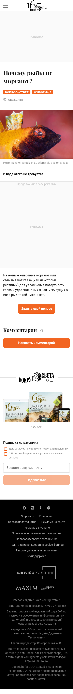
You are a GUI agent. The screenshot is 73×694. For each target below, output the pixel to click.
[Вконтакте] (32, 507)
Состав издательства (22, 522)
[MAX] (24, 507)
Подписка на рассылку (20, 442)
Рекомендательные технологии (36, 550)
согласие (20, 448)
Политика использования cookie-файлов (37, 544)
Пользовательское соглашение (36, 539)
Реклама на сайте (53, 522)
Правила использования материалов (36, 533)
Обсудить (15, 99)
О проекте (27, 516)
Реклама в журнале (37, 527)
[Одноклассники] (40, 507)
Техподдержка (36, 556)
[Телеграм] (48, 507)
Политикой (17, 453)
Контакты (45, 516)
